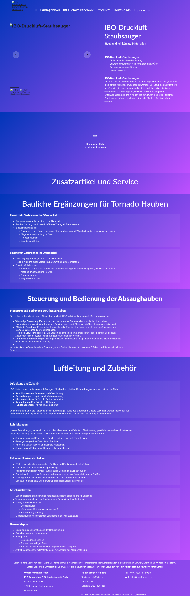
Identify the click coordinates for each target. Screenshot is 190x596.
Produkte (104, 10)
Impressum (142, 10)
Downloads (122, 10)
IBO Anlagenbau (47, 10)
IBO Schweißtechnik (78, 10)
